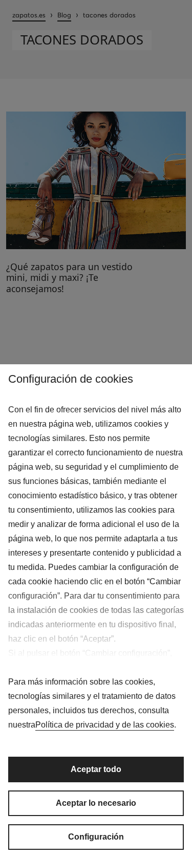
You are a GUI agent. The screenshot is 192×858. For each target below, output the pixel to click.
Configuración (96, 836)
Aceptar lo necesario (96, 803)
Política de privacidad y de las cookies (104, 724)
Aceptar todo (96, 769)
